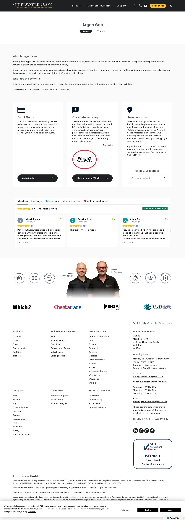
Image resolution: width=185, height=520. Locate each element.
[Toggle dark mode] (170, 5)
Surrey (92, 367)
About (15, 395)
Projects (16, 399)
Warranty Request (59, 395)
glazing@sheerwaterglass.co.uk (150, 401)
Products (77, 6)
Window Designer (59, 403)
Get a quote (158, 5)
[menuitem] (78, 5)
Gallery (16, 430)
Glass (15, 344)
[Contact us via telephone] (140, 5)
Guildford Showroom (22, 434)
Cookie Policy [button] (83, 509)
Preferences (125, 510)
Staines (92, 363)
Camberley (94, 348)
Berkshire (93, 344)
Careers (16, 415)
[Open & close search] (135, 5)
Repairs (54, 336)
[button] (37, 201)
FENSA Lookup (57, 399)
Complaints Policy (97, 407)
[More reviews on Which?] (92, 159)
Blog (15, 403)
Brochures (17, 426)
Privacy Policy (95, 403)
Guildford (93, 352)
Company (121, 6)
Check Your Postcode (99, 336)
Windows (101, 31)
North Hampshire (97, 359)
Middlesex (93, 355)
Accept (170, 510)
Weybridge (94, 379)
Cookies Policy (95, 399)
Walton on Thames (98, 371)
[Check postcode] (164, 178)
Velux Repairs (57, 352)
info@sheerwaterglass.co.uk (148, 376)
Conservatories (20, 348)
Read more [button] (75, 242)
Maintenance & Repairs (99, 6)
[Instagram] (147, 432)
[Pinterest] (141, 432)
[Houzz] (136, 432)
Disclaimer (94, 395)
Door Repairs (57, 344)
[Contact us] (145, 6)
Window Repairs (58, 340)
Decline (148, 510)
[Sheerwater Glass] (42, 5)
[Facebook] (152, 432)
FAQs (15, 422)
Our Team (17, 411)
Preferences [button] (32, 512)
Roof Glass (17, 355)
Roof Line (17, 352)
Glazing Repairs (58, 355)
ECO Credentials (20, 407)
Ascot (91, 340)
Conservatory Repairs (61, 348)
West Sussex (95, 375)
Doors (15, 340)
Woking (92, 383)
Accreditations (19, 419)
